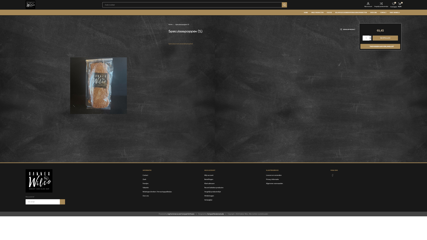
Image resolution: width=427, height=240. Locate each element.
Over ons (146, 196)
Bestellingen (208, 179)
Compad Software (187, 214)
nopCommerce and (174, 214)
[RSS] (337, 174)
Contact (145, 175)
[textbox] (192, 4)
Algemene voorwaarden (274, 183)
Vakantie (146, 187)
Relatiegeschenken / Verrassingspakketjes (157, 192)
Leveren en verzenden (274, 175)
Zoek (144, 179)
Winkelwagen (209, 196)
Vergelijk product (349, 29)
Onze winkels (395, 12)
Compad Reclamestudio (215, 214)
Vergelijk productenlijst (381, 6)
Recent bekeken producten (213, 187)
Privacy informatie (272, 179)
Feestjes (145, 183)
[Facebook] (332, 175)
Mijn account (368, 6)
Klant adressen (209, 183)
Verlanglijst (208, 200)
